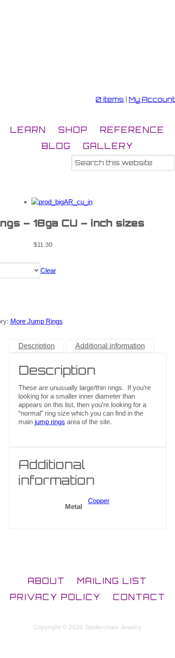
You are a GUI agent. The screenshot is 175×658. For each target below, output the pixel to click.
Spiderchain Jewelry (51, 58)
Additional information (110, 346)
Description (36, 346)
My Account (152, 99)
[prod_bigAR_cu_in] (61, 202)
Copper (98, 500)
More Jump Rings (36, 321)
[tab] (36, 346)
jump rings (50, 422)
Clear (48, 270)
